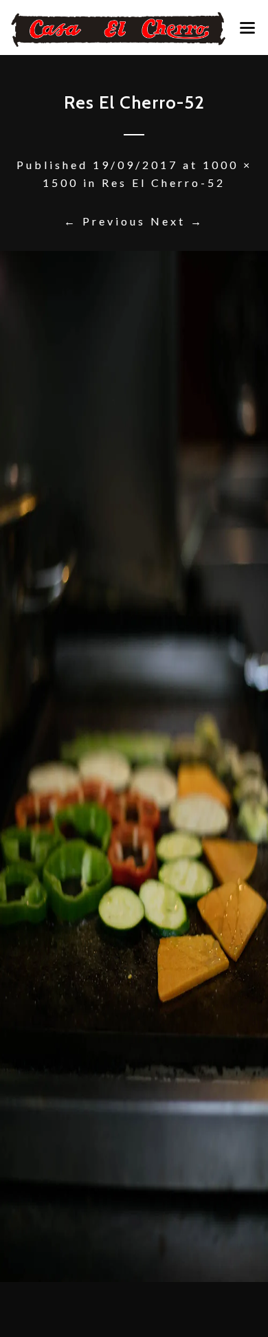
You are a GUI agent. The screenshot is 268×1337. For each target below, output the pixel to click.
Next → (177, 221)
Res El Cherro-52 (163, 182)
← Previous (105, 221)
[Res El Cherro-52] (134, 766)
